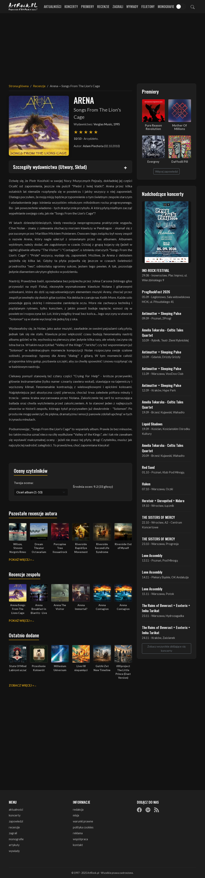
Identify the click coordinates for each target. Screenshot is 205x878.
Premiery (87, 6)
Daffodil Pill (179, 161)
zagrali (13, 833)
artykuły (14, 845)
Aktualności (52, 6)
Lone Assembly (152, 555)
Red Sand (148, 467)
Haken (146, 483)
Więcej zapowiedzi (166, 171)
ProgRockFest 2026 (156, 291)
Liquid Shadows (152, 423)
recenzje (14, 827)
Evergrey (153, 161)
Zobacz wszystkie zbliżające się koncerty (166, 648)
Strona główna (19, 86)
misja (76, 815)
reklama (78, 833)
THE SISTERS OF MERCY (158, 517)
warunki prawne (83, 821)
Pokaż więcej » (20, 559)
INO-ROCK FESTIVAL (155, 270)
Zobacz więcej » (21, 685)
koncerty (14, 815)
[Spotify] (148, 809)
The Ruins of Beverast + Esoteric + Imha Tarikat (166, 608)
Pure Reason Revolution (153, 127)
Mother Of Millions (179, 127)
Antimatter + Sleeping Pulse (161, 313)
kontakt (78, 845)
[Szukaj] (192, 7)
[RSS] (156, 809)
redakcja (78, 809)
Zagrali (118, 6)
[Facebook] (139, 809)
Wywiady (132, 6)
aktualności (16, 809)
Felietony (148, 6)
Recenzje (103, 6)
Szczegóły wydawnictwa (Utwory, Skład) (50, 166)
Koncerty (71, 6)
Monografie (166, 6)
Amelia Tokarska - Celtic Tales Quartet (162, 332)
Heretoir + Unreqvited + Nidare (163, 500)
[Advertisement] (102, 46)
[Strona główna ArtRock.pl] (23, 7)
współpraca (80, 839)
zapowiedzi (16, 821)
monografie (16, 839)
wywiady (14, 851)
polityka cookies (83, 827)
